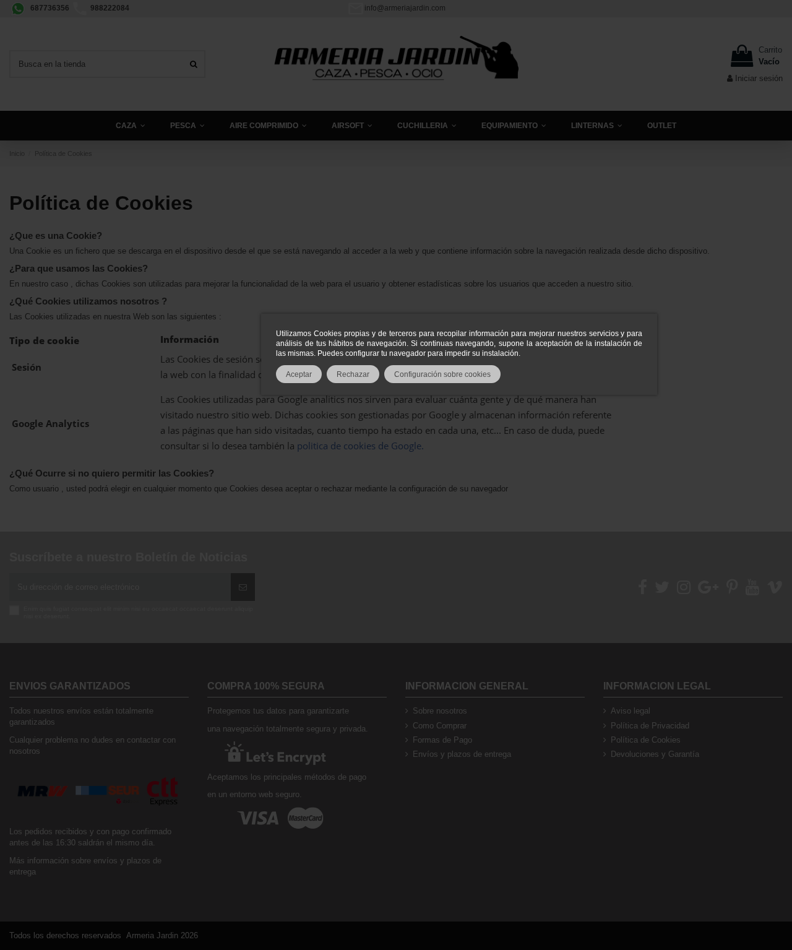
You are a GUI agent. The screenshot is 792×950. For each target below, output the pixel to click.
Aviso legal (630, 710)
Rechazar (353, 374)
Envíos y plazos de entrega (462, 754)
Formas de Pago (442, 740)
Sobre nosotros (440, 710)
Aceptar (299, 374)
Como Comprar (440, 725)
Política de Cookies (646, 740)
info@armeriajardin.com (405, 8)
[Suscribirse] (243, 587)
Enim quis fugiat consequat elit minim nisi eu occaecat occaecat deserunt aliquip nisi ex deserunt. (138, 612)
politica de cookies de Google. (360, 445)
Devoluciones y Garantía (655, 754)
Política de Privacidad (650, 725)
